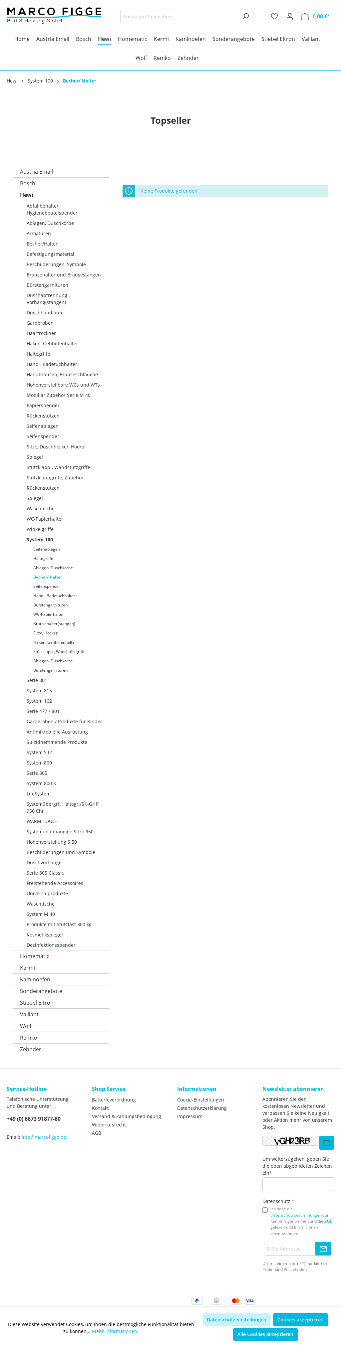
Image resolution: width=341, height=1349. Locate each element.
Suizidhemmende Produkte (57, 742)
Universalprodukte (47, 893)
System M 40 (41, 914)
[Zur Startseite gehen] (57, 15)
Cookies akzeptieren (300, 1319)
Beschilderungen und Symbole (61, 852)
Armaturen (39, 233)
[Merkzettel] (274, 16)
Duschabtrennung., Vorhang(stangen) (48, 298)
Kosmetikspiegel (45, 934)
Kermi (27, 967)
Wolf (25, 1026)
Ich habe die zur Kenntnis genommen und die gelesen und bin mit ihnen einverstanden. (301, 1221)
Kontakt (100, 1108)
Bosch (27, 183)
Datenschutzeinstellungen (236, 1319)
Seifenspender (43, 436)
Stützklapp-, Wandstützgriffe (58, 467)
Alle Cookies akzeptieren (265, 1334)
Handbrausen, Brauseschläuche (62, 374)
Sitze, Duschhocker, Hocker (56, 446)
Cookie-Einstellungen (200, 1099)
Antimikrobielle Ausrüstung (57, 732)
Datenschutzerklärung (202, 1108)
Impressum (189, 1116)
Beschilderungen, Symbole (56, 264)
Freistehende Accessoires (55, 883)
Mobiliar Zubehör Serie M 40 (59, 395)
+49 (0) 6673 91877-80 (34, 1118)
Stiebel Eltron (37, 1002)
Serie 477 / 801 (43, 711)
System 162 (39, 701)
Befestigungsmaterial (50, 254)
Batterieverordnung (114, 1099)
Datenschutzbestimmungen (296, 1215)
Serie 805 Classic (45, 873)
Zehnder (30, 1049)
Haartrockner (41, 333)
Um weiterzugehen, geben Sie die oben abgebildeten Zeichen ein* (297, 1166)
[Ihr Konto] (289, 16)
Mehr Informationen (114, 1331)
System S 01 (40, 752)
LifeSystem (39, 793)
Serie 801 (37, 680)
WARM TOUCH (43, 821)
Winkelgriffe (40, 529)
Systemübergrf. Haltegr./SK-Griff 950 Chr (63, 807)
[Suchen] (245, 16)
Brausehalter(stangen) (54, 623)
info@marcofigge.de (44, 1137)
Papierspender (43, 405)
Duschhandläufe (45, 312)
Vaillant (29, 1014)
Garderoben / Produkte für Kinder (64, 721)
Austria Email (36, 171)
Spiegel (35, 457)
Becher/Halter (42, 244)
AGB (96, 1133)
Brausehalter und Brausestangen (64, 274)
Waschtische (41, 508)
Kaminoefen (35, 979)
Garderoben (40, 323)
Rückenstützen (43, 416)
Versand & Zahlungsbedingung (126, 1116)
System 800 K (41, 783)
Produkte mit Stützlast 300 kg (59, 924)
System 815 (39, 690)
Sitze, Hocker (45, 633)
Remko (28, 1037)
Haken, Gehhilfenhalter (52, 343)
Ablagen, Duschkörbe (50, 223)
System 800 (39, 762)
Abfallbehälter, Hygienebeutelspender (52, 209)
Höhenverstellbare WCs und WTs (63, 385)
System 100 (40, 539)
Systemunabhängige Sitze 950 (60, 831)
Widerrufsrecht (109, 1124)
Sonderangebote (41, 991)
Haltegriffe (38, 354)
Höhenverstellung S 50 (52, 842)
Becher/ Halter (47, 577)
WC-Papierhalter (45, 519)
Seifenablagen (43, 426)
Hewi (26, 195)
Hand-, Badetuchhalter (52, 364)
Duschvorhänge (44, 862)
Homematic (34, 956)
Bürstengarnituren (47, 285)
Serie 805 (37, 773)
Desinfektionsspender (51, 945)
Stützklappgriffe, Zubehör (55, 477)
